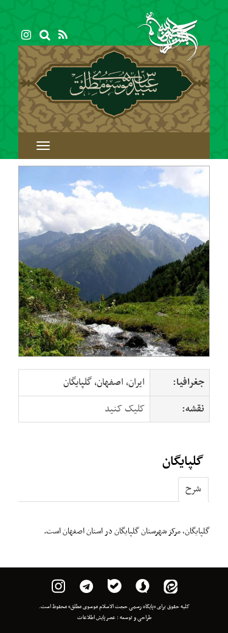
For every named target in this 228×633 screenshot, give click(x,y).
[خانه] (114, 83)
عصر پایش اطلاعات (96, 618)
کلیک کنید (125, 409)
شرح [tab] (193, 489)
